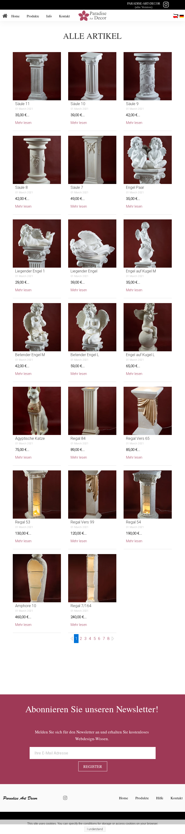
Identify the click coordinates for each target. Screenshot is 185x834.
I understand (95, 829)
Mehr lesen (23, 123)
